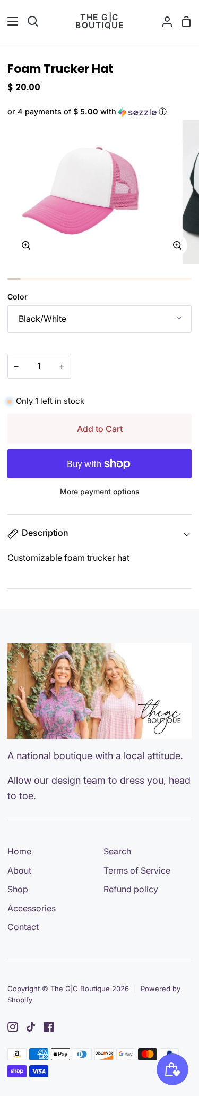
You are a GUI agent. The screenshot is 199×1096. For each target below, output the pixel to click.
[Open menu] (9, 21)
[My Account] (162, 21)
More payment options (100, 491)
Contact (23, 926)
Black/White (42, 318)
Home (19, 851)
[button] (99, 112)
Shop (17, 889)
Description (45, 532)
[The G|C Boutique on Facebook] (49, 1027)
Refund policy (130, 889)
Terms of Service (136, 870)
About (19, 870)
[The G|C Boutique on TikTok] (30, 1027)
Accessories (31, 908)
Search (117, 851)
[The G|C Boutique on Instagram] (12, 1027)
